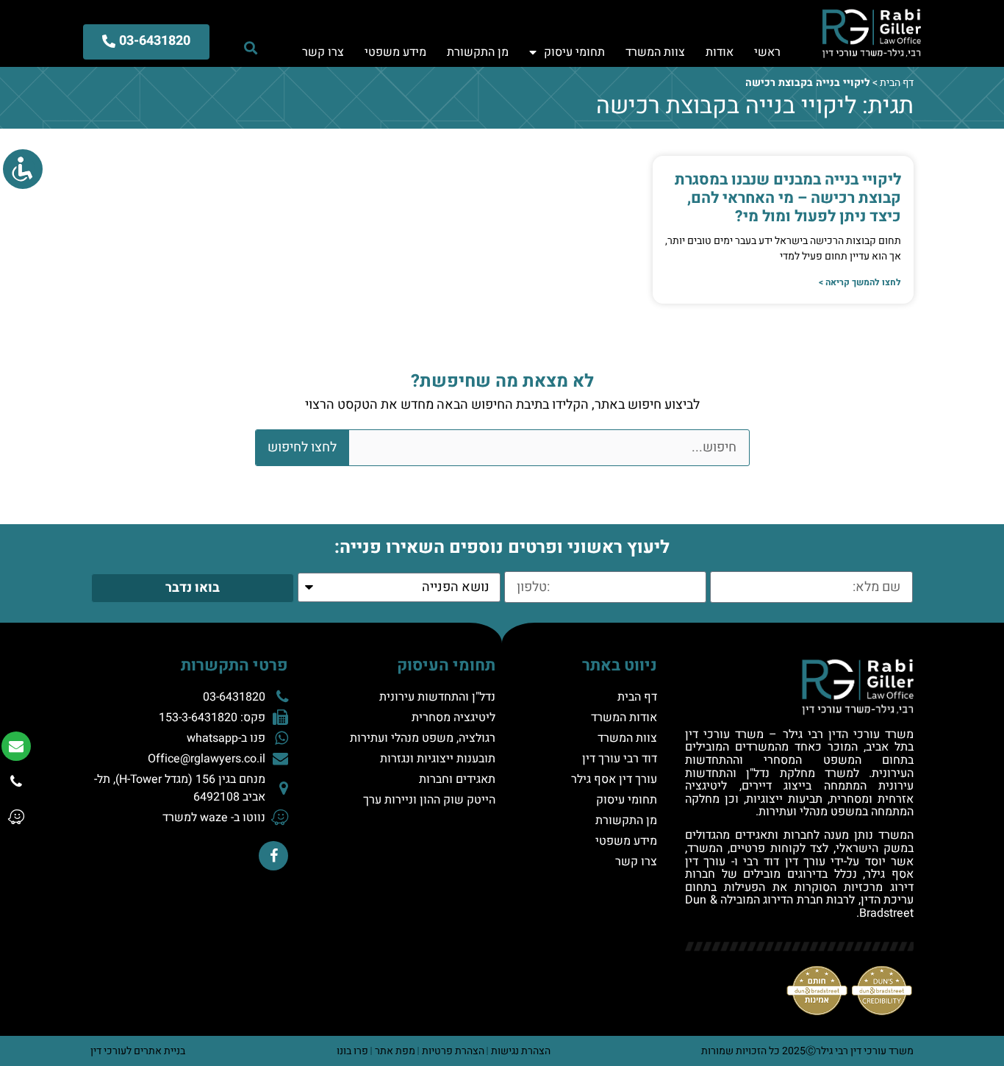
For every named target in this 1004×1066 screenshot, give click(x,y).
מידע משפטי (395, 52)
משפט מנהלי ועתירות (810, 811)
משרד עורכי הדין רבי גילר (848, 734)
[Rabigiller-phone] (16, 781)
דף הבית (897, 82)
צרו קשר (323, 52)
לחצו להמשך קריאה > (860, 282)
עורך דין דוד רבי (784, 861)
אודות (720, 52)
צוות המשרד (655, 52)
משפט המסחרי (809, 760)
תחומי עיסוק (574, 52)
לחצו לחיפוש (302, 447)
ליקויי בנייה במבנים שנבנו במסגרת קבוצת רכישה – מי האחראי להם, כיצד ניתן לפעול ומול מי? (788, 198)
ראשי (767, 52)
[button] (251, 47)
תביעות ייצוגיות (784, 799)
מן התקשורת (478, 52)
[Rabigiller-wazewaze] (16, 816)
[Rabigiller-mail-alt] (16, 746)
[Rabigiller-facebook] (273, 855)
